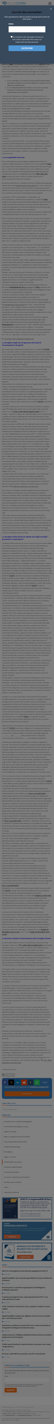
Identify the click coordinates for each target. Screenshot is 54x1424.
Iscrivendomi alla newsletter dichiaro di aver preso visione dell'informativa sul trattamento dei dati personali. (27, 39)
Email (11, 24)
